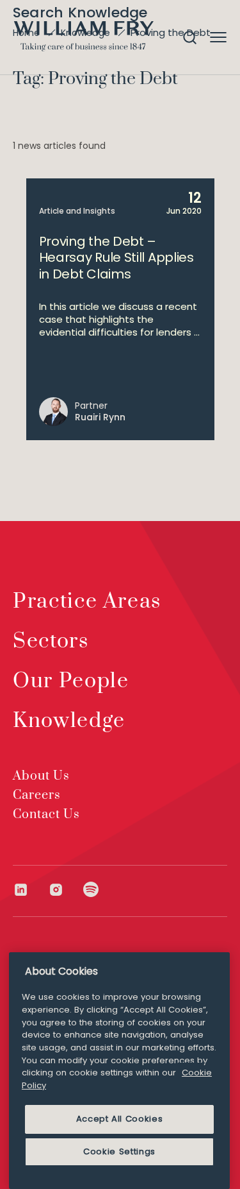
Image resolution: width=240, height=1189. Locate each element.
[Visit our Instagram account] (65, 890)
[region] (119, 1070)
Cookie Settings (119, 1151)
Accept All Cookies (119, 1119)
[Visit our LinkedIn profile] (30, 890)
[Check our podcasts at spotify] (91, 890)
